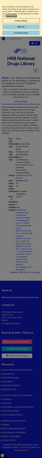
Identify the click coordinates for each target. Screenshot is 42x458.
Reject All (21, 27)
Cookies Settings (21, 21)
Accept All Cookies (21, 33)
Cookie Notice (11, 16)
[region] (21, 18)
